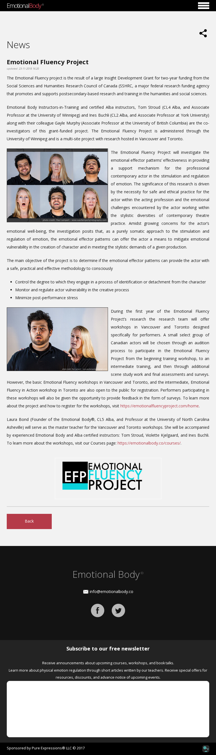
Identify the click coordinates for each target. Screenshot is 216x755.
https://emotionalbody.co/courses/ (149, 443)
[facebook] (97, 609)
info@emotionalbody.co (111, 591)
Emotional (25, 5)
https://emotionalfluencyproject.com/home (159, 405)
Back (29, 521)
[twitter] (118, 609)
